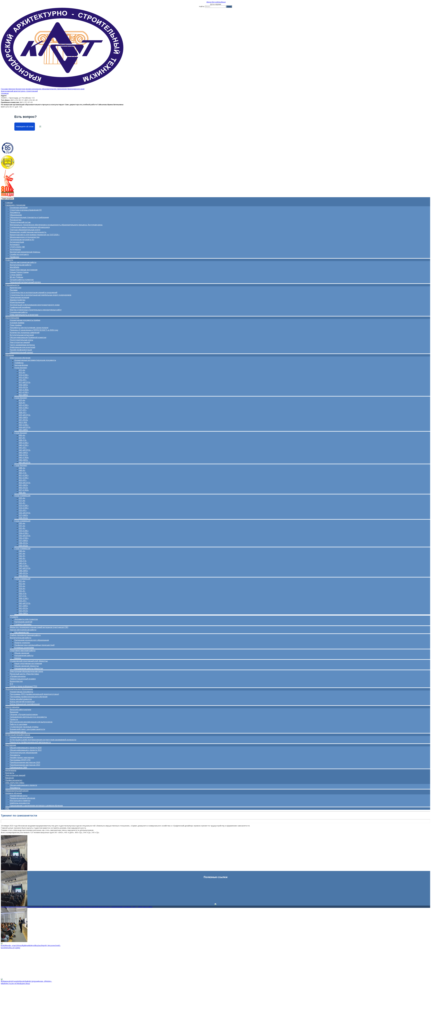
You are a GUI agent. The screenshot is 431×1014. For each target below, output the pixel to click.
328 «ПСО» (23, 518)
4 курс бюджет (20, 367)
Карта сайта (147, 907)
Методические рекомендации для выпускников (31, 722)
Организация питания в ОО (22, 239)
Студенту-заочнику (22, 624)
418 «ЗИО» (23, 385)
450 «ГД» (22, 473)
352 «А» (22, 583)
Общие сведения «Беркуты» (26, 666)
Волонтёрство (16, 681)
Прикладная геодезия (19, 297)
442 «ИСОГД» (24, 450)
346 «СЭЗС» (24, 566)
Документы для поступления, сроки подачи (29, 327)
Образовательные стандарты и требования (29, 217)
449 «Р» (22, 470)
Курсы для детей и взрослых (22, 701)
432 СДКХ (23, 422)
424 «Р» (22, 402)
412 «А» (22, 370)
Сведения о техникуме (15, 205)
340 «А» (22, 551)
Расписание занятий (23, 622)
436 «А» (22, 435)
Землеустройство (17, 300)
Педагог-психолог (22, 642)
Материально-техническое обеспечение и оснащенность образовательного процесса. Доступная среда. (56, 225)
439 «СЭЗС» (24, 442)
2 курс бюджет (20, 433)
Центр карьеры (12, 707)
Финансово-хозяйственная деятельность (28, 232)
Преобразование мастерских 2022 (25, 765)
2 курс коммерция (22, 548)
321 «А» (22, 500)
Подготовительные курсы (21, 340)
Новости (9, 260)
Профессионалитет (13, 780)
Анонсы (17, 658)
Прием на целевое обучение (22, 798)
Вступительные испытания (22, 335)
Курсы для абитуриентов (21, 699)
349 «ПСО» (23, 573)
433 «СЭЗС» (24, 425)
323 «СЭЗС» (24, 505)
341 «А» (22, 553)
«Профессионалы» (18, 676)
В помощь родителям (24, 647)
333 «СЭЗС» (24, 530)
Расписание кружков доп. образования (31, 640)
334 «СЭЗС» (24, 533)
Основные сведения (18, 207)
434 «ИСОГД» (24, 427)
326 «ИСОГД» (24, 513)
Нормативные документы (21, 691)
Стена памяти (16, 274)
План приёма (16, 325)
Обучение (9, 355)
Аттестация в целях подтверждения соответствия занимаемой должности (43, 739)
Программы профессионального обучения (28, 696)
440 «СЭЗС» (24, 445)
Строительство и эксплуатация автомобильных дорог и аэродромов (40, 295)
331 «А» (22, 526)
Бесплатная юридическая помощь (25, 252)
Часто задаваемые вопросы (22, 345)
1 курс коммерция (22, 578)
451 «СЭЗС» (24, 475)
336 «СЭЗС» (24, 538)
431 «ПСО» (23, 420)
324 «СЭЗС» (24, 508)
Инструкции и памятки (20, 800)
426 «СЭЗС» (24, 407)
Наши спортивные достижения (23, 269)
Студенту (14, 617)
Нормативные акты (18, 795)
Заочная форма (21, 365)
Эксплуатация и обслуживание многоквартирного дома (34, 305)
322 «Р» (22, 503)
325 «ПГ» (22, 510)
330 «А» (22, 523)
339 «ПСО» (23, 545)
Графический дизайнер (20, 307)
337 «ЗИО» (23, 540)
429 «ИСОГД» (24, 415)
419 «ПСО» (23, 387)
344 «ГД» (22, 561)
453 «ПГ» (22, 480)
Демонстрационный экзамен (23, 679)
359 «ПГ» (22, 601)
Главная (9, 202)
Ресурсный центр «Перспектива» (24, 674)
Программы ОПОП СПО (20, 760)
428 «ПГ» (22, 412)
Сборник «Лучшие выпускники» (24, 714)
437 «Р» (22, 438)
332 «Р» (22, 528)
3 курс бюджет (20, 398)
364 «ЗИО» (23, 613)
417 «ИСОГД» (24, 382)
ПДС (7, 808)
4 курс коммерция (22, 495)
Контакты (9, 773)
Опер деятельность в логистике (24, 314)
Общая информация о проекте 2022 (26, 750)
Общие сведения (21, 653)
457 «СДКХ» (24, 490)
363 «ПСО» (23, 611)
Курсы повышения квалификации (25, 704)
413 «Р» (22, 372)
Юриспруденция (17, 302)
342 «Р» (22, 556)
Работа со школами (18, 724)
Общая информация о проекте (23, 785)
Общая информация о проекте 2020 (26, 747)
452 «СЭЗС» (24, 478)
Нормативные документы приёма (25, 320)
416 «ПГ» (22, 380)
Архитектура (15, 287)
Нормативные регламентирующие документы (35, 360)
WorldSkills (14, 267)
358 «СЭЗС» (24, 598)
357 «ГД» (22, 596)
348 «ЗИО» (23, 570)
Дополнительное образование (19, 689)
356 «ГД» (22, 593)
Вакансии (14, 712)
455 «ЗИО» (23, 485)
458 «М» (22, 492)
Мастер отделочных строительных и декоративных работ (36, 310)
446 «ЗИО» (23, 460)
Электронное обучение (20, 357)
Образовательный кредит (21, 352)
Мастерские (10, 745)
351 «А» (22, 581)
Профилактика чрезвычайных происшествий (34, 645)
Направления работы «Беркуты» (28, 668)
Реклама (13, 290)
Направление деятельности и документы (28, 717)
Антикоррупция (17, 242)
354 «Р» (22, 588)
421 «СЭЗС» (24, 392)
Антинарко (15, 244)
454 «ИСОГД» (24, 482)
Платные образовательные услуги (25, 229)
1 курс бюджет (20, 465)
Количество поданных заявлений (24, 332)
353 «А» (22, 586)
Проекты (14, 719)
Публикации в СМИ (18, 767)
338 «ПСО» (23, 543)
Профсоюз (14, 257)
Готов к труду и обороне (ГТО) (23, 686)
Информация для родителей (22, 347)
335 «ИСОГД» (24, 535)
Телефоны (18, 362)
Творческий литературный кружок (25, 282)
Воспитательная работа (20, 265)
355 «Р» (22, 591)
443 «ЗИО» (23, 452)
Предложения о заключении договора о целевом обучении (36, 805)
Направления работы (23, 655)
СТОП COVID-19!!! (17, 247)
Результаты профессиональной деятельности (30, 742)
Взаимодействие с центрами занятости (27, 729)
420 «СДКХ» (24, 390)
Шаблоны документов (20, 803)
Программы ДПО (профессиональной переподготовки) (34, 694)
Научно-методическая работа (23, 262)
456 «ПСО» (23, 487)
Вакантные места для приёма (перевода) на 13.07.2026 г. (35, 234)
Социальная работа (18, 312)
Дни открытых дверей (20, 342)
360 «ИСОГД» (24, 603)
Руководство (15, 220)
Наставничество (21, 632)
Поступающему (12, 317)
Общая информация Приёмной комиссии (28, 337)
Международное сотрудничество (25, 237)
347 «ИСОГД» (24, 568)
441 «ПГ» (22, 447)
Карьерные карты (18, 731)
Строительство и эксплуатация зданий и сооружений (33, 292)
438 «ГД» (22, 440)
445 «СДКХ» (24, 457)
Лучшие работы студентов (22, 279)
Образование (16, 215)
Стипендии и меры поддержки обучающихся (30, 227)
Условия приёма (17, 322)
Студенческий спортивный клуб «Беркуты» (29, 661)
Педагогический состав (20, 222)
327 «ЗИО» (23, 515)
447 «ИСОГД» (24, 462)
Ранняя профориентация (21, 350)
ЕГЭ (11, 684)
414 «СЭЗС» (24, 375)
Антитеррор (15, 249)
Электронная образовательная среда (26, 671)
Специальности (12, 285)
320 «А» (22, 498)
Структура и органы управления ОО (26, 210)
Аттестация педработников (17, 735)
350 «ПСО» (23, 575)
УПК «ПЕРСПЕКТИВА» (14, 782)
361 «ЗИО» (23, 606)
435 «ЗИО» (23, 430)
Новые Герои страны (19, 272)
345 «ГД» (22, 563)
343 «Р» (22, 558)
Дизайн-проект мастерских (22, 757)
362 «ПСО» (23, 608)
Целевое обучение (13, 793)
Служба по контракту (19, 254)
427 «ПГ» (22, 410)
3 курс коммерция (22, 521)
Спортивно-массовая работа (22, 650)
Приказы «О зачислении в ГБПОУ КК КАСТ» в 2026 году (34, 330)
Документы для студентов (26, 619)
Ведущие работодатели (20, 709)
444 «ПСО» (23, 455)
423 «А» (22, 400)
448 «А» (22, 468)
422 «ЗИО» (23, 394)
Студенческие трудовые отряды (24, 727)
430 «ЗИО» (23, 417)
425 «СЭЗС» (24, 405)
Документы (15, 212)
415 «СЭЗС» (24, 377)
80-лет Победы (16, 277)
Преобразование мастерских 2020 (25, 762)
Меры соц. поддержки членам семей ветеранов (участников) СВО (39, 627)
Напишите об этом (24, 126)
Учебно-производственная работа (25, 635)
